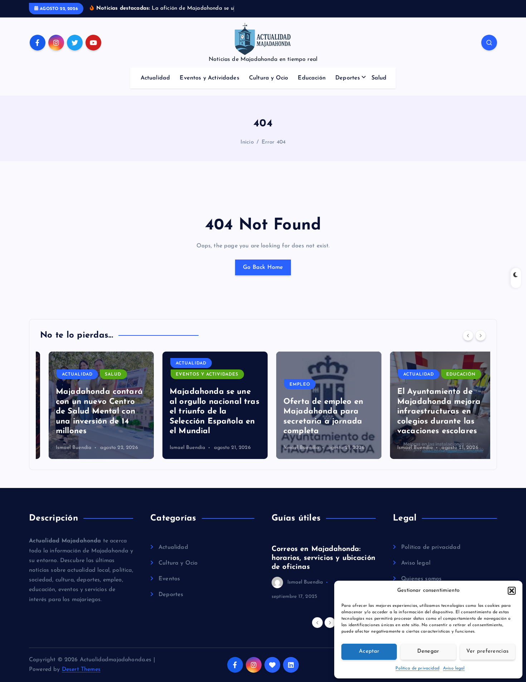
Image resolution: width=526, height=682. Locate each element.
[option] (92, 405)
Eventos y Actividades (209, 78)
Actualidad (155, 78)
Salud (379, 78)
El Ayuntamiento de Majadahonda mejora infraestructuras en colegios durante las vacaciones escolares (430, 411)
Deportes (347, 78)
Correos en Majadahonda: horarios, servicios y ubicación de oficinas (323, 558)
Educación (311, 78)
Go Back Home (263, 267)
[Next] (480, 335)
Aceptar (369, 651)
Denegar (428, 651)
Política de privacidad (417, 668)
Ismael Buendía (65, 447)
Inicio (247, 142)
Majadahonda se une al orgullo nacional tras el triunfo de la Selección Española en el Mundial (206, 411)
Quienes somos (421, 579)
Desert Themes (81, 669)
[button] (511, 590)
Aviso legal (454, 668)
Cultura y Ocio (268, 78)
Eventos (169, 579)
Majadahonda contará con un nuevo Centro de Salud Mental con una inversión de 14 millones (90, 411)
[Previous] (468, 335)
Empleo (291, 384)
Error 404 (274, 142)
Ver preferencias (487, 651)
